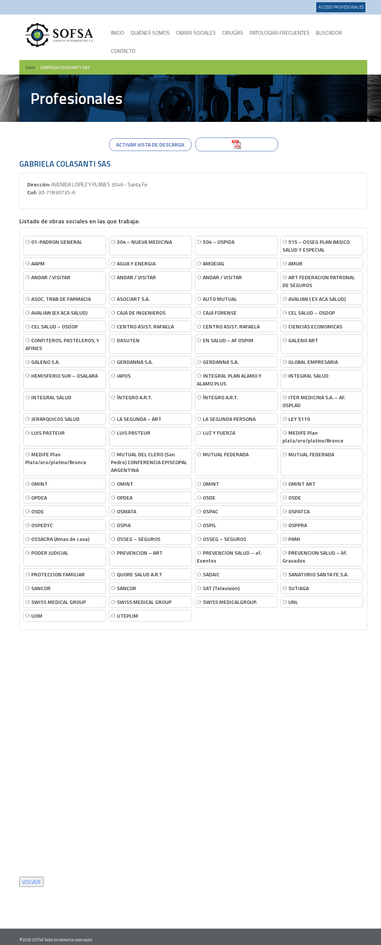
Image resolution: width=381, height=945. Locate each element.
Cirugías (232, 33)
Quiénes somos (150, 33)
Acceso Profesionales (341, 7)
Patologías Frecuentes (280, 33)
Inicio (117, 33)
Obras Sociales (196, 33)
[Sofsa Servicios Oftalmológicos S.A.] (60, 35)
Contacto (123, 51)
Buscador (329, 33)
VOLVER (31, 882)
